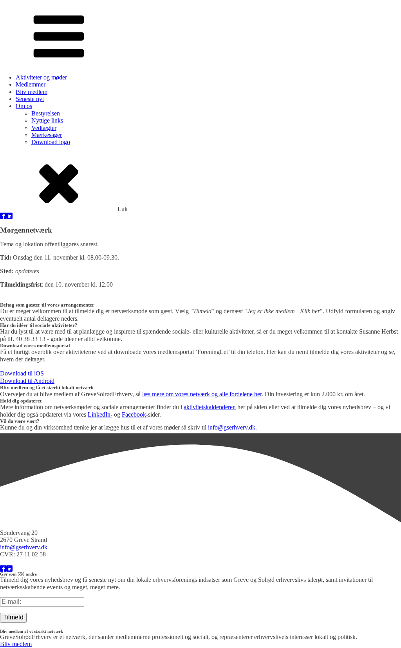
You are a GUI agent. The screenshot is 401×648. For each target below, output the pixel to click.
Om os (24, 106)
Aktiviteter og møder (41, 77)
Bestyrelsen (45, 113)
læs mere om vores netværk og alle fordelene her (202, 394)
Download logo (50, 142)
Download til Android (27, 380)
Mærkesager (46, 135)
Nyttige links (47, 120)
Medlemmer (30, 84)
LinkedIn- (100, 414)
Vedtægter (43, 128)
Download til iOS (22, 373)
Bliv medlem (31, 91)
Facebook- (135, 414)
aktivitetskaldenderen (210, 407)
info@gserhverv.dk (231, 427)
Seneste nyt (30, 99)
